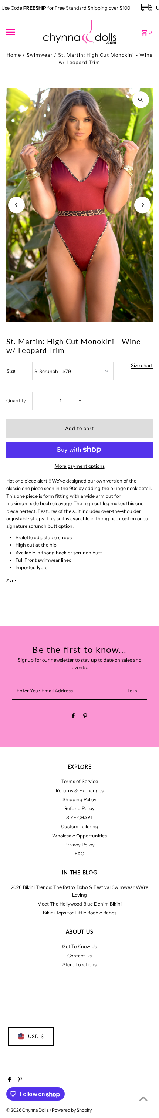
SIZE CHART (79, 817)
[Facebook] (73, 717)
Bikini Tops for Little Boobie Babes (79, 913)
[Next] (142, 205)
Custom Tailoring (79, 826)
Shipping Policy (79, 799)
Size (10, 371)
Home (14, 55)
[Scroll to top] (143, 1098)
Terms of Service (79, 781)
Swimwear (40, 55)
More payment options (80, 466)
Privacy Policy (79, 844)
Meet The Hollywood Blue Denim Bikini (79, 904)
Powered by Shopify (72, 1110)
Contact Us (79, 955)
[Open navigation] (22, 32)
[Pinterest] (85, 717)
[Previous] (16, 205)
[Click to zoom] (140, 99)
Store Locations (79, 964)
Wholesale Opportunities (79, 836)
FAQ (79, 853)
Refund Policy (79, 808)
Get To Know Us (79, 946)
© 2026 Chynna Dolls (28, 1110)
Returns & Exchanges (80, 790)
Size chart (142, 365)
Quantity (16, 400)
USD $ (36, 1036)
